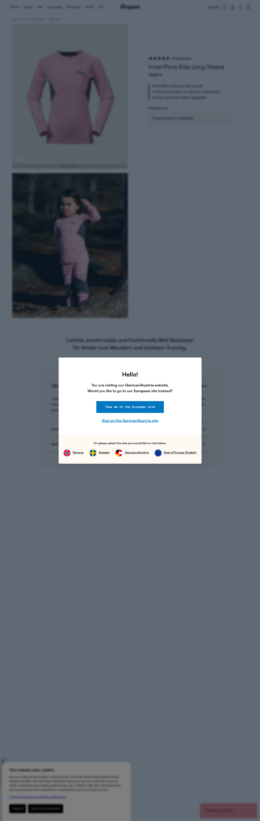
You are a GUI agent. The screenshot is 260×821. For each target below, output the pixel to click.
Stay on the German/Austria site (130, 420)
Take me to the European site (130, 407)
